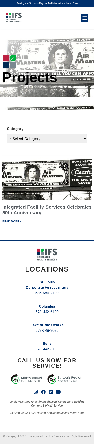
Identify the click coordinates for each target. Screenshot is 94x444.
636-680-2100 (47, 293)
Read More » (11, 221)
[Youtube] (58, 392)
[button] (84, 18)
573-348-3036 (47, 330)
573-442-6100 (47, 312)
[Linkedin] (51, 392)
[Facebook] (43, 392)
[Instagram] (36, 392)
